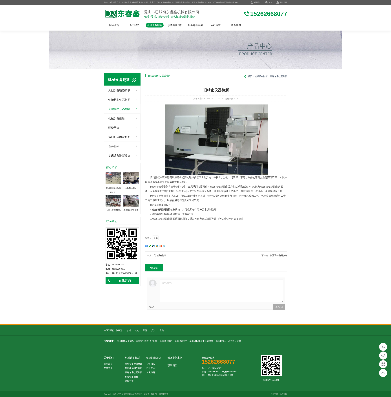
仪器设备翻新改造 (278, 255)
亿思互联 (283, 394)
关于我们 (134, 25)
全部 (155, 237)
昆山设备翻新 (160, 255)
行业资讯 (150, 368)
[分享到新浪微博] (160, 246)
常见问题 (150, 372)
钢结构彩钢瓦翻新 (119, 99)
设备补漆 (113, 146)
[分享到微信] (150, 246)
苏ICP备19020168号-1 (160, 394)
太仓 (137, 330)
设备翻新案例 (195, 25)
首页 (250, 76)
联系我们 (257, 2)
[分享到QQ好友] (153, 246)
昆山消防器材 (180, 340)
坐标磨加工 (220, 340)
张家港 (119, 330)
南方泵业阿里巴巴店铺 (146, 340)
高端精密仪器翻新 (119, 109)
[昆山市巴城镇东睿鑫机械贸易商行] (152, 14)
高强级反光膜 (234, 340)
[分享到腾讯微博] (164, 246)
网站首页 (114, 25)
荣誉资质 (108, 368)
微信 (270, 2)
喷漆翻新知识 (175, 25)
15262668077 (383, 347)
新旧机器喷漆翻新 (119, 137)
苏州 (128, 330)
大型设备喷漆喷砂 (119, 90)
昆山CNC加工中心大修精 (201, 340)
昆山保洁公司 (165, 340)
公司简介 (108, 364)
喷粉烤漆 (113, 127)
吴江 (153, 330)
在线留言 (216, 25)
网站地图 (283, 2)
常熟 (145, 330)
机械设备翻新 (154, 25)
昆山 (161, 330)
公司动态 (150, 364)
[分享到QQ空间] (157, 246)
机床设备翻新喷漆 (119, 155)
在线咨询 (125, 280)
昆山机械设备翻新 (125, 340)
